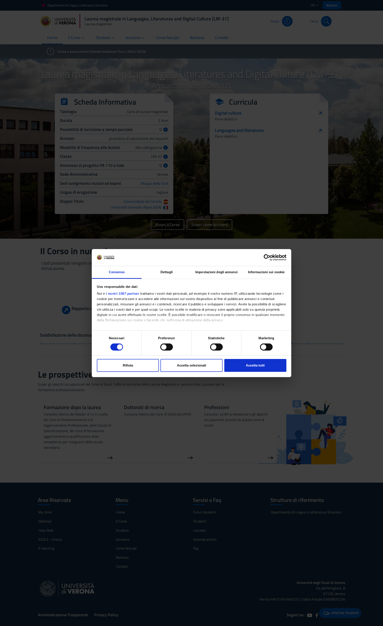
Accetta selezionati (191, 365)
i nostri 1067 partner (122, 293)
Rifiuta (128, 365)
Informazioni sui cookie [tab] (266, 272)
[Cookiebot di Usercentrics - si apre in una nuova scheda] (267, 257)
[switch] (166, 347)
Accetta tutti (255, 365)
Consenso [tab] (117, 272)
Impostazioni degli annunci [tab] (216, 272)
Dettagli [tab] (166, 272)
